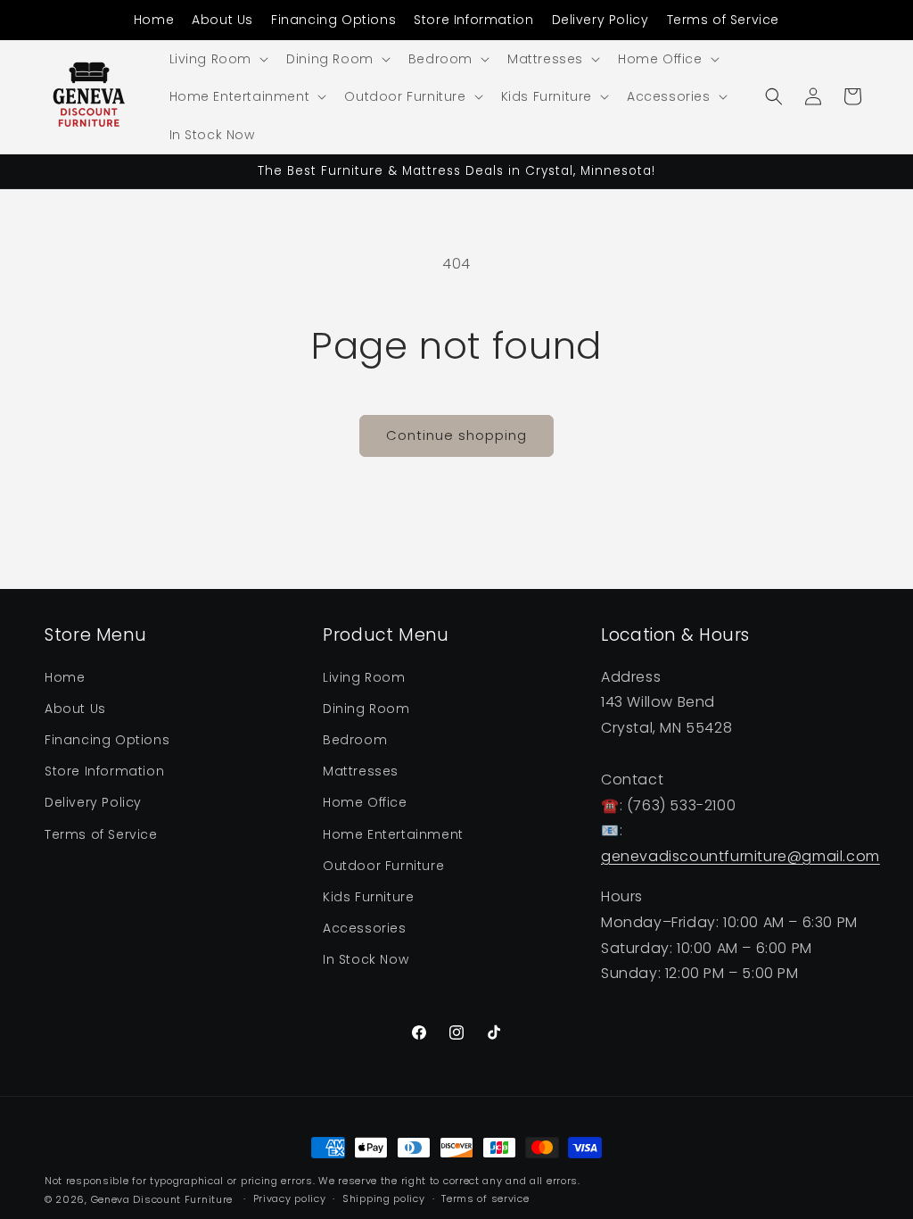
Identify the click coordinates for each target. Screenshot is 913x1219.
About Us (222, 20)
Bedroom (355, 740)
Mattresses (361, 771)
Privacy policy (289, 1198)
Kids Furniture (368, 897)
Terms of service (485, 1198)
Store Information (473, 20)
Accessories (365, 928)
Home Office (365, 802)
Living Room (364, 677)
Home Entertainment (393, 834)
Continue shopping (456, 435)
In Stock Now (365, 959)
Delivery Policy (600, 20)
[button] (217, 59)
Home (154, 20)
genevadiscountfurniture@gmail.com (740, 856)
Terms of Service (723, 20)
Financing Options (333, 20)
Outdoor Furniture (383, 866)
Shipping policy (383, 1198)
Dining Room (366, 708)
